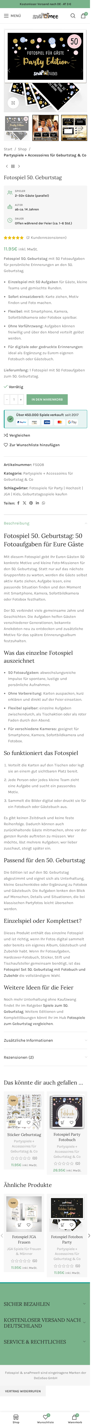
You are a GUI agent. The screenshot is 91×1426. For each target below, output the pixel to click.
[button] (9, 70)
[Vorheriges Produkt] (7, 166)
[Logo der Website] (45, 15)
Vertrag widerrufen (23, 1391)
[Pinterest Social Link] (31, 503)
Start (8, 149)
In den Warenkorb (47, 399)
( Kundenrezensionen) (46, 238)
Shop (22, 149)
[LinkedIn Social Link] (37, 503)
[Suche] (73, 16)
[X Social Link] (24, 503)
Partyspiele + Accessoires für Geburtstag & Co (45, 155)
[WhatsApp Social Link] (43, 503)
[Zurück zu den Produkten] (13, 166)
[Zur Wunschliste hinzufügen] (28, 1122)
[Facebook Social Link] (18, 503)
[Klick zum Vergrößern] (13, 103)
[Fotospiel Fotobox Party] (67, 1214)
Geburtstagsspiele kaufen (44, 494)
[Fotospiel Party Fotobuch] (67, 1111)
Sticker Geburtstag (24, 1134)
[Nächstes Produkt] (19, 166)
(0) (34, 1158)
